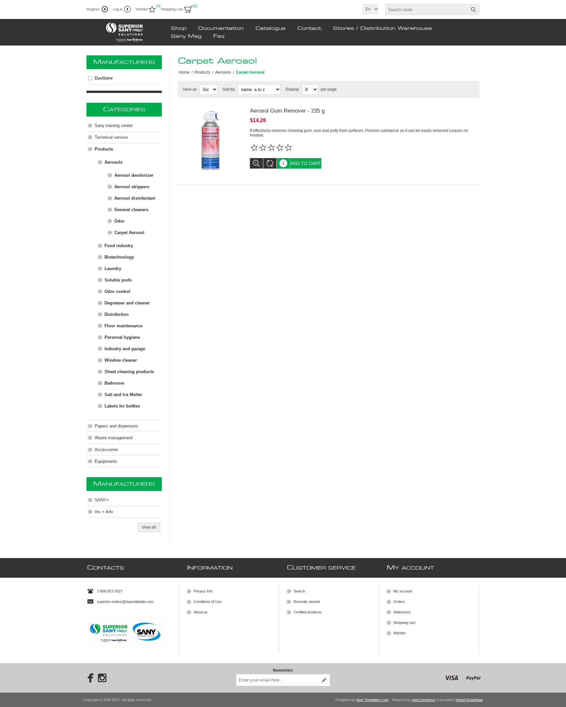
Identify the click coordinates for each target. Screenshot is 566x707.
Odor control (117, 291)
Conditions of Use (208, 602)
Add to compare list (269, 163)
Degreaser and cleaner (127, 302)
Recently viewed (306, 602)
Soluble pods (118, 280)
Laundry (112, 268)
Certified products (307, 612)
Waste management (114, 437)
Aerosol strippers (131, 186)
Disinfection (116, 314)
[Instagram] (102, 678)
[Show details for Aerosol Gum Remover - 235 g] (210, 140)
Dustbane (104, 78)
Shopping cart (404, 623)
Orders (399, 602)
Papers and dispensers (116, 426)
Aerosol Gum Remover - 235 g (287, 111)
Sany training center (114, 125)
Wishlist (399, 633)
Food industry (118, 245)
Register (93, 9)
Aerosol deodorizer (133, 175)
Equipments (106, 461)
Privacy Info (203, 591)
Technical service (111, 137)
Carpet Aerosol (129, 232)
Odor (119, 221)
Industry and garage (124, 348)
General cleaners (131, 209)
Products (104, 149)
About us (201, 612)
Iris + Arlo (104, 511)
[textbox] (426, 9)
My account (402, 591)
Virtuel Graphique (469, 700)
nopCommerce (423, 700)
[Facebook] (88, 678)
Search (473, 9)
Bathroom (114, 383)
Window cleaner (120, 360)
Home (184, 72)
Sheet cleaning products (129, 371)
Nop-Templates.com (372, 700)
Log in (118, 9)
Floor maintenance (123, 325)
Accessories (106, 449)
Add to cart (305, 163)
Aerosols (113, 162)
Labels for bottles (122, 406)
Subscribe (324, 680)
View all (149, 527)
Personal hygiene (122, 337)
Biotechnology (119, 257)
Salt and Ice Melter (123, 394)
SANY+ (102, 500)
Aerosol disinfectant (134, 198)
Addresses (402, 612)
